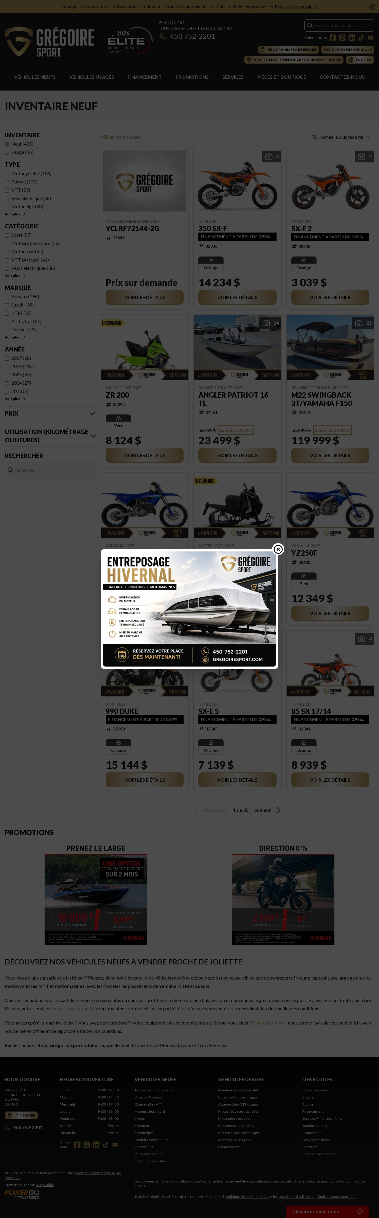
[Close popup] (278, 549)
